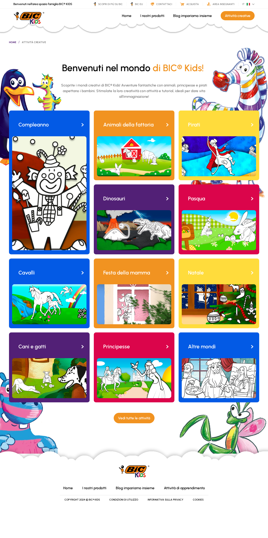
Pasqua (196, 198)
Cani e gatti (32, 346)
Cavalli (26, 272)
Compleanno (33, 124)
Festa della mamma (126, 272)
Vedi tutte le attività (134, 418)
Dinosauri (114, 198)
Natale (196, 272)
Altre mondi (202, 346)
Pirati (194, 124)
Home (12, 42)
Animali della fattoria (128, 124)
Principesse (116, 346)
